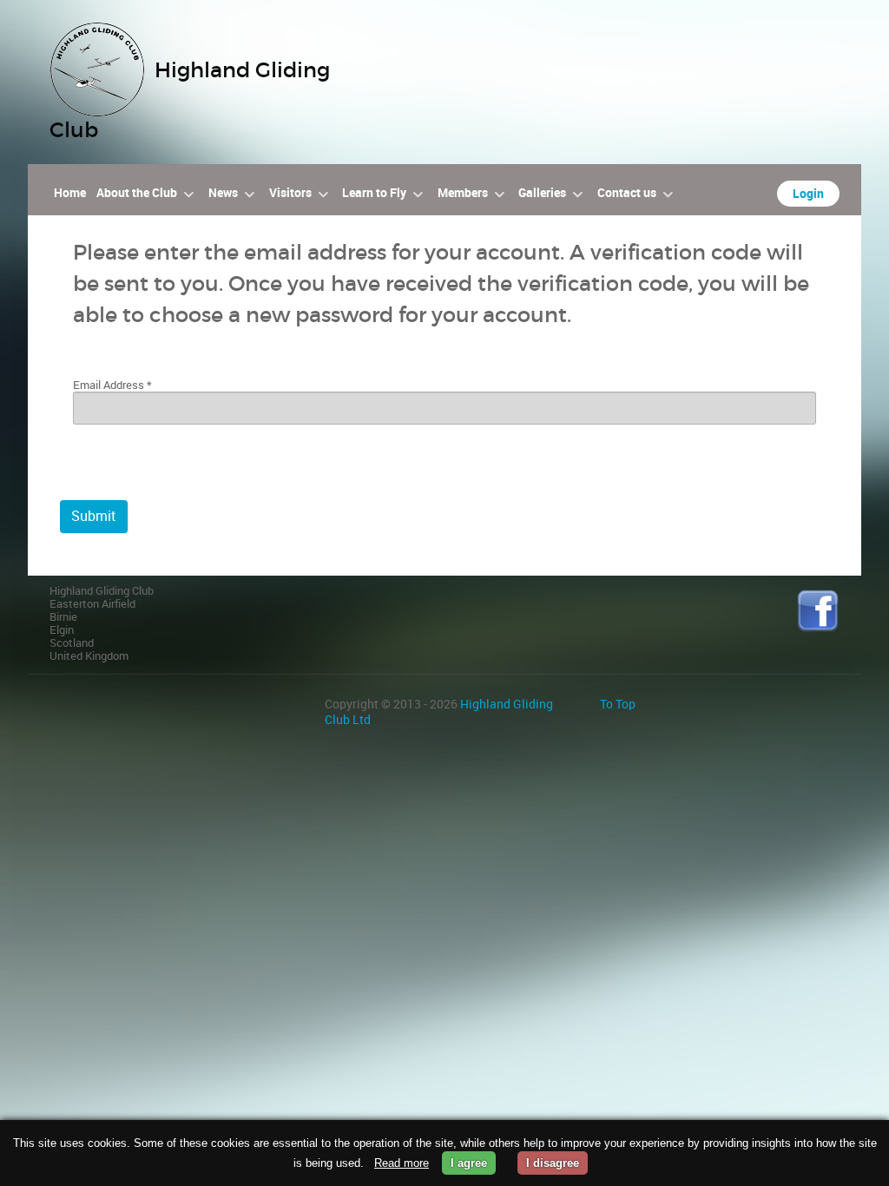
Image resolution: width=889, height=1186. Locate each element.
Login (808, 193)
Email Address (112, 385)
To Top (617, 704)
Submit (93, 516)
